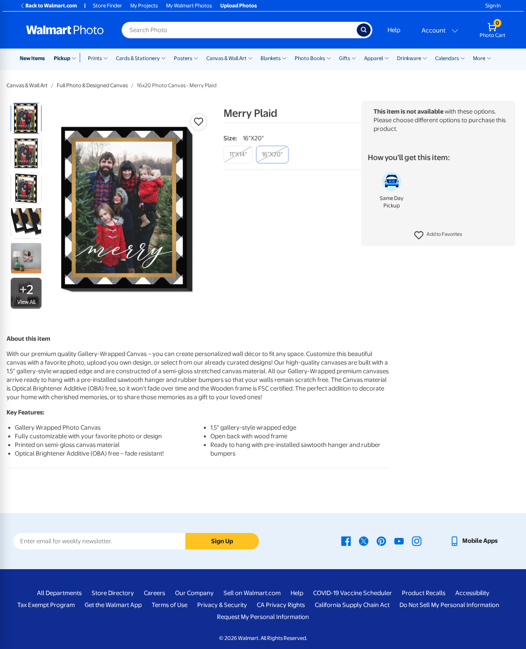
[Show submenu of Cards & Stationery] (163, 58)
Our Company (194, 593)
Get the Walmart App (113, 605)
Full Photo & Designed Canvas (92, 85)
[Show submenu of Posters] (196, 58)
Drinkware (409, 58)
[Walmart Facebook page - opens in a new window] (346, 540)
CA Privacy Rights (281, 605)
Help (394, 30)
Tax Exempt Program (46, 605)
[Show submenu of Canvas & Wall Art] (250, 58)
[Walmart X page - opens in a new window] (364, 540)
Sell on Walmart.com (252, 593)
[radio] (26, 118)
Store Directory (113, 593)
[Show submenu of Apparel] (386, 58)
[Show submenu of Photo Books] (328, 58)
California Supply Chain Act (352, 605)
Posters (183, 58)
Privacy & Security (222, 605)
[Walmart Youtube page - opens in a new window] (399, 540)
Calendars (447, 58)
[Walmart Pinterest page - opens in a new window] (381, 540)
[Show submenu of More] (489, 58)
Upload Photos (238, 5)
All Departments (59, 593)
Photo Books (310, 58)
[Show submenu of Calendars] (462, 58)
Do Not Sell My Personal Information (449, 605)
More (479, 58)
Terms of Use (169, 605)
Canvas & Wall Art (226, 58)
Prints (95, 58)
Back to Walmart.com (51, 5)
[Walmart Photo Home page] (64, 30)
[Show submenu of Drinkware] (424, 58)
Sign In (493, 5)
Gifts (344, 58)
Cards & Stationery (138, 58)
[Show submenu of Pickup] (76, 58)
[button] (438, 235)
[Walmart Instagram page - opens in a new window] (417, 540)
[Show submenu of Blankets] (284, 58)
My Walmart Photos (189, 5)
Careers (154, 593)
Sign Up (222, 541)
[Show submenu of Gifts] (353, 58)
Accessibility (472, 593)
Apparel (373, 58)
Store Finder (107, 5)
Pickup (62, 58)
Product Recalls (423, 593)
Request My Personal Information (263, 617)
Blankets (271, 58)
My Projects (144, 5)
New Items (32, 58)
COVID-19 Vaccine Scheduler (352, 593)
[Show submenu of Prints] (105, 58)
